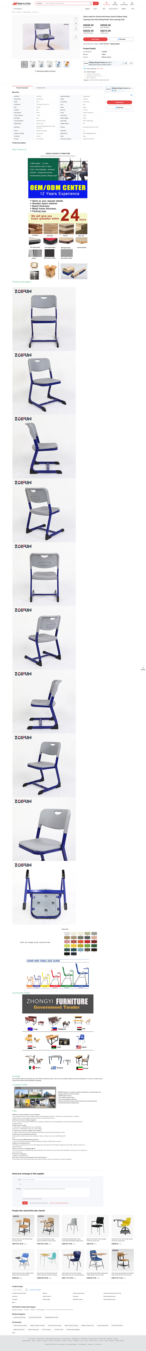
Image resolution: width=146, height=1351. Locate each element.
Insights (116, 1338)
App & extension (113, 9)
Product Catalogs (36, 1290)
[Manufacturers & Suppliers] (21, 3)
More (13, 1332)
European (75, 1296)
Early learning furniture (109, 1296)
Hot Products (32, 1338)
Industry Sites (84, 1338)
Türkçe (106, 1340)
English (33, 1340)
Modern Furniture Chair (87, 1325)
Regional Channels (93, 1338)
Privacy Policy (98, 1344)
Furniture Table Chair (102, 1325)
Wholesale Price (75, 1338)
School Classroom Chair (35, 1317)
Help (103, 9)
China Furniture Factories (20, 1325)
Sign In (86, 80)
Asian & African (47, 1296)
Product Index (102, 1338)
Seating (45, 1293)
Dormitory (14, 1299)
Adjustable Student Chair (51, 1317)
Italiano (64, 1340)
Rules (132, 9)
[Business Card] (131, 95)
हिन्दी (96, 1340)
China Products (40, 1338)
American (14, 1296)
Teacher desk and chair (109, 1299)
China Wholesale (66, 1338)
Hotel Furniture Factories (54, 1325)
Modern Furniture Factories (37, 1325)
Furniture (19, 12)
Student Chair (35, 12)
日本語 (91, 1340)
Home (13, 12)
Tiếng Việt (111, 1340)
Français (51, 1340)
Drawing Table (46, 1299)
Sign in (132, 4)
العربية (82, 1340)
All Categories (18, 9)
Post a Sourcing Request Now (59, 1203)
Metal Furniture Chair (19, 1329)
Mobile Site (109, 1338)
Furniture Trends (58, 1329)
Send (25, 1203)
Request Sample (115, 44)
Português (44, 1340)
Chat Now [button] (123, 39)
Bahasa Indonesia (120, 1340)
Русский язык (58, 1340)
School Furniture (26, 12)
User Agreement (82, 1344)
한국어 (86, 1340)
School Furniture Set (33, 1329)
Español (39, 1340)
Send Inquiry (95, 39)
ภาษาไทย (100, 1340)
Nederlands (76, 1340)
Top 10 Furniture (46, 1329)
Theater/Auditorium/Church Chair (112, 1293)
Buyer (95, 9)
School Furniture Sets (78, 1293)
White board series (78, 1299)
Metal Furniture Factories (71, 1325)
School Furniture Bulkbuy (73, 1329)
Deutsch (70, 1340)
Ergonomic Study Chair (20, 1317)
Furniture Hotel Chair (117, 1325)
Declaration (90, 1344)
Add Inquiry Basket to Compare (46, 71)
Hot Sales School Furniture (19, 1293)
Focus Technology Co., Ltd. (62, 1344)
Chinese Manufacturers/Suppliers (52, 1338)
